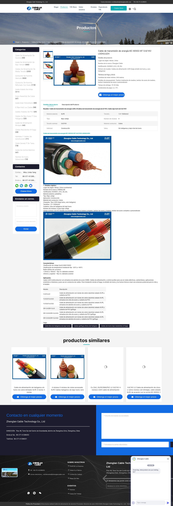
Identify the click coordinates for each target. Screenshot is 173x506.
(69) (26, 103)
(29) (25, 131)
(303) (23, 77)
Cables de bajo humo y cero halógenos (44, 42)
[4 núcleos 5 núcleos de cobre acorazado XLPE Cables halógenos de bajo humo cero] (29, 366)
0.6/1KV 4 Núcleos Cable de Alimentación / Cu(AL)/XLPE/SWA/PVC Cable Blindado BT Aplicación (143, 389)
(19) (21, 158)
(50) (24, 56)
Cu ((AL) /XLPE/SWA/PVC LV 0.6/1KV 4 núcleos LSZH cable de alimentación (67, 388)
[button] (12, 372)
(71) (23, 137)
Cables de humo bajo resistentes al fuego (114, 326)
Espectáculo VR (103, 8)
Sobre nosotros (82, 8)
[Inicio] (34, 8)
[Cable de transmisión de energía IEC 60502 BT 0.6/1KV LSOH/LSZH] (75, 70)
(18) (24, 144)
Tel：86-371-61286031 (37, 470)
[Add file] (133, 503)
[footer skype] (34, 493)
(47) (25, 97)
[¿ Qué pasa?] (21, 186)
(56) (25, 107)
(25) (26, 112)
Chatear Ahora (118, 8)
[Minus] (168, 459)
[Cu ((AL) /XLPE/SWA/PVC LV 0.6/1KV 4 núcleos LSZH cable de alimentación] (67, 366)
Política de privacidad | (33, 504)
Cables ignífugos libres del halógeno (85, 326)
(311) (24, 90)
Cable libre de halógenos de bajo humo (57, 326)
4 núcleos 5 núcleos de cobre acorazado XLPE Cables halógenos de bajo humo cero (29, 388)
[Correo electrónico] (30, 186)
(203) (25, 70)
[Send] (168, 503)
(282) (24, 63)
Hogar (56, 7)
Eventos (94, 7)
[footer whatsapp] (28, 493)
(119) (25, 84)
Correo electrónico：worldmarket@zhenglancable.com (47, 474)
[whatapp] (26, 186)
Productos (64, 7)
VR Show (73, 7)
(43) (23, 124)
